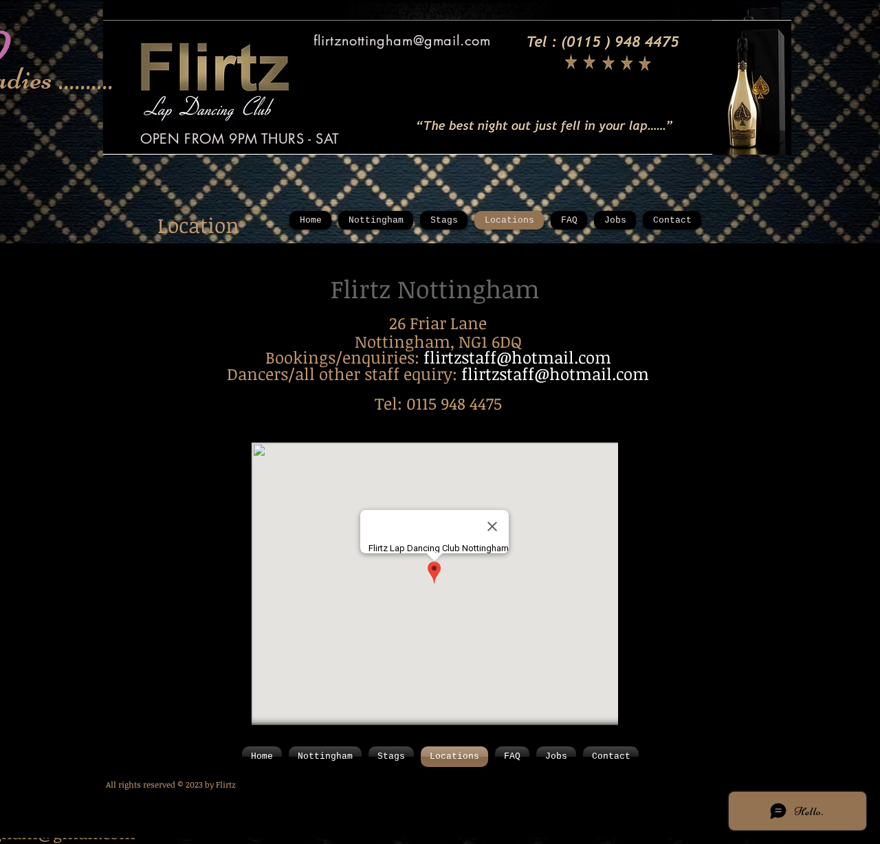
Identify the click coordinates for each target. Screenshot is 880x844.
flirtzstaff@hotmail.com (517, 357)
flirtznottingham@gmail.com (402, 40)
